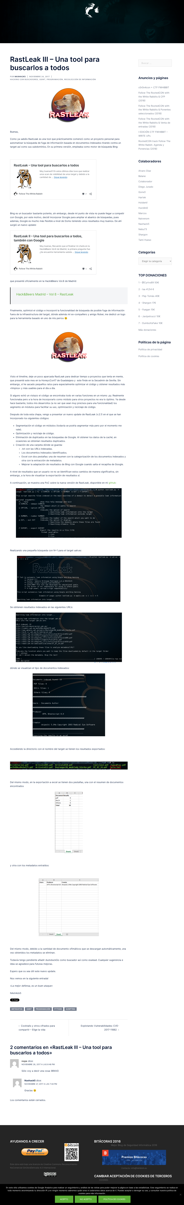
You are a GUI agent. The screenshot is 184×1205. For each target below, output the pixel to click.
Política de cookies (148, 356)
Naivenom (143, 218)
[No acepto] (180, 1194)
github (112, 482)
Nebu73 (142, 229)
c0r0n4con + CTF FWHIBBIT (153, 87)
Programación (55, 79)
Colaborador (145, 181)
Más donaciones (147, 329)
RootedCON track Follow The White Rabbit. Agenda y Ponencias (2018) (154, 145)
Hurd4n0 (143, 207)
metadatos (17, 1009)
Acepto (64, 1199)
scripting (70, 1009)
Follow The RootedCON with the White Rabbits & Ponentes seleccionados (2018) (154, 109)
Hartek (142, 197)
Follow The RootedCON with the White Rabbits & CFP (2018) (153, 96)
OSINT (42, 79)
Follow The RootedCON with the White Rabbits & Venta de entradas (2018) (154, 122)
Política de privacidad (150, 349)
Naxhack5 (20, 76)
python (58, 1009)
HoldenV (143, 202)
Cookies (103, 1180)
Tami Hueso (144, 239)
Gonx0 (142, 192)
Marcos (142, 213)
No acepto (86, 1199)
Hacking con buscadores (24, 79)
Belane (142, 176)
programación (43, 1009)
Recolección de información (80, 79)
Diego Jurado (145, 186)
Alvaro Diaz (144, 170)
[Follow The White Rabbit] (92, 11)
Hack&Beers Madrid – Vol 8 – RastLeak (44, 294)
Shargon (142, 234)
